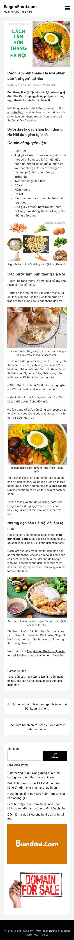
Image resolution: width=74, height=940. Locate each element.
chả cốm (12, 559)
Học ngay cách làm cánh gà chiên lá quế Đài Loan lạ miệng (39, 706)
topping (56, 409)
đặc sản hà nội (26, 680)
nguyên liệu (14, 112)
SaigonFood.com (20, 6)
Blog (23, 671)
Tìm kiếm (13, 748)
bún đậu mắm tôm (26, 676)
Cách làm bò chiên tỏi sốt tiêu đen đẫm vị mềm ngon (36, 727)
